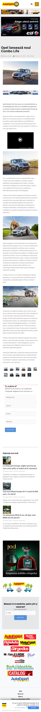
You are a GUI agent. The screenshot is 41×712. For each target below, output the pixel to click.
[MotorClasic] (14, 655)
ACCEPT (33, 707)
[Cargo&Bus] (20, 649)
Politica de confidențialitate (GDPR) (20, 699)
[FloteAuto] (11, 642)
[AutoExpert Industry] (20, 679)
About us (20, 696)
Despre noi (20, 694)
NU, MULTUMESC (20, 707)
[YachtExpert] (31, 655)
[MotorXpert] (28, 642)
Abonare (20, 617)
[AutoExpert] (13, 636)
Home (20, 691)
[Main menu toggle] (37, 4)
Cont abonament (20, 609)
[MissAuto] (20, 661)
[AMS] (30, 636)
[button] (32, 4)
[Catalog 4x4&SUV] (20, 673)
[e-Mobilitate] (20, 667)
